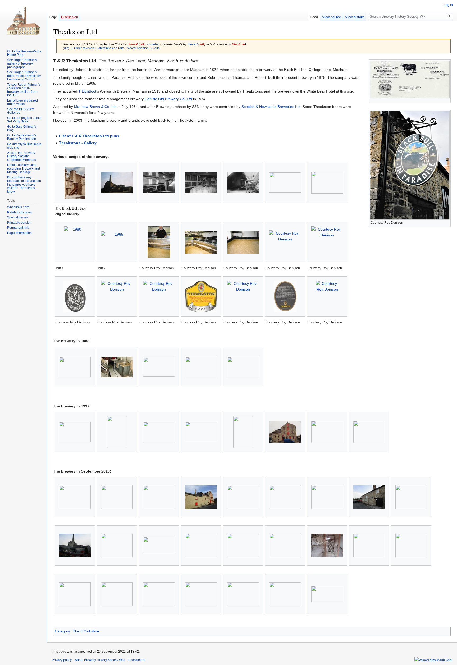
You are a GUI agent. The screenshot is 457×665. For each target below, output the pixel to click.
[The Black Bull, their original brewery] (75, 183)
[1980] (75, 242)
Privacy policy (62, 660)
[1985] (117, 242)
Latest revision (107, 48)
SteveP (192, 44)
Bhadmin (238, 44)
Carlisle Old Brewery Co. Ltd (168, 99)
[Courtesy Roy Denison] (159, 242)
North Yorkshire (86, 631)
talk (142, 44)
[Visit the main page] (23, 21)
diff (66, 48)
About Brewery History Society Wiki (100, 660)
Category (62, 631)
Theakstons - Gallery (78, 143)
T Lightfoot (87, 91)
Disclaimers (136, 660)
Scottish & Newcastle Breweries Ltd (270, 106)
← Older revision (82, 48)
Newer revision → (140, 48)
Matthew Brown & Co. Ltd (95, 106)
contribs (152, 44)
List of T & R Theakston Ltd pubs (89, 136)
